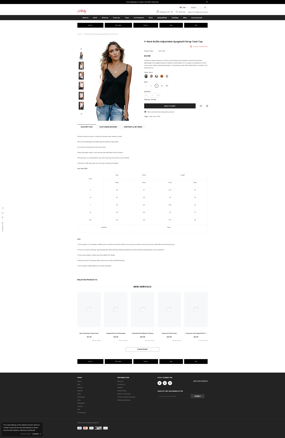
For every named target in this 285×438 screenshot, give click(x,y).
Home (79, 34)
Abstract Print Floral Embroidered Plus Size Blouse (169, 333)
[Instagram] (165, 383)
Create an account (201, 12)
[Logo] (81, 11)
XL (162, 86)
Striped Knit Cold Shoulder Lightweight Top (115, 333)
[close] (207, 2)
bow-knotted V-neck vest (89, 333)
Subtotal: (147, 100)
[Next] (81, 114)
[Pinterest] (170, 383)
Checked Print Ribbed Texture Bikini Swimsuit (142, 333)
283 (148, 112)
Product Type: (148, 51)
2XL (167, 86)
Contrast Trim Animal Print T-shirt (196, 333)
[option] (114, 81)
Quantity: (147, 91)
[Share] (206, 105)
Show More (142, 349)
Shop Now (155, 2)
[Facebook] (160, 383)
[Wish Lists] (200, 105)
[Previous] (81, 49)
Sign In (190, 12)
